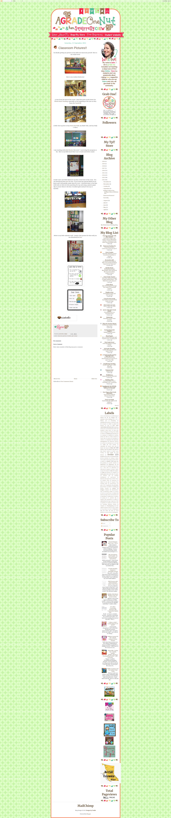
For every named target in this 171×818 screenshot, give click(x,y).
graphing (104, 462)
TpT (110, 509)
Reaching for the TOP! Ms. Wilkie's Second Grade (109, 387)
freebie (111, 454)
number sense (105, 480)
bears (110, 427)
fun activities (105, 458)
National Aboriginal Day (106, 478)
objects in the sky (104, 482)
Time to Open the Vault (109, 306)
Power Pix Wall (74, 125)
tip (113, 507)
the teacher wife (109, 260)
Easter (101, 448)
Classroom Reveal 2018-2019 (109, 376)
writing (114, 512)
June (105, 205)
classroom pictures (62, 336)
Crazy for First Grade (109, 298)
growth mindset (113, 462)
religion (114, 488)
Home (75, 378)
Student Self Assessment (106, 499)
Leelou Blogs (109, 284)
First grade (110, 452)
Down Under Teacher (109, 277)
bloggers (107, 431)
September (107, 188)
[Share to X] (73, 334)
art (117, 422)
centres (109, 438)
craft (117, 443)
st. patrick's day (112, 497)
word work (108, 512)
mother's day (106, 475)
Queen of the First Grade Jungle (109, 310)
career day (102, 438)
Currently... (106, 197)
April (105, 209)
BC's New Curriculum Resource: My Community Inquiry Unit (113, 609)
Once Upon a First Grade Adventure (109, 392)
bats (108, 425)
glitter (103, 461)
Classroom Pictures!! (108, 195)
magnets (115, 472)
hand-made (103, 466)
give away (109, 459)
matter (116, 474)
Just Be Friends (105, 470)
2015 (103, 173)
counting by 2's (110, 443)
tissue (117, 507)
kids (112, 470)
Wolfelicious (109, 375)
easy (107, 448)
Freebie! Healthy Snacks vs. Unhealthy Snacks (113, 570)
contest (103, 443)
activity (108, 422)
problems (104, 486)
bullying (108, 433)
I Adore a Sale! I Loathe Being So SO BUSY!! (113, 624)
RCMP (109, 486)
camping (104, 435)
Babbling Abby (109, 379)
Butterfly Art (115, 433)
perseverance (113, 483)
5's (114, 419)
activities (102, 422)
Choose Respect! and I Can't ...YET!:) (113, 542)
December (106, 181)
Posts (103, 523)
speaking (104, 496)
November (107, 184)
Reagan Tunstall (104, 488)
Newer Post (57, 378)
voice (106, 510)
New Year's (115, 478)
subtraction (103, 501)
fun (117, 456)
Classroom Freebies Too (109, 246)
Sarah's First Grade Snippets (109, 330)
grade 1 (109, 461)
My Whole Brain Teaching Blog (109, 225)
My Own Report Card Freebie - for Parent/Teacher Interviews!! (113, 556)
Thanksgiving (110, 505)
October (106, 186)
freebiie (108, 456)
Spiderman (110, 496)
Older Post (94, 378)
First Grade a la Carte (109, 305)
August (106, 200)
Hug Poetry (115, 466)
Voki (112, 510)
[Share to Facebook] (74, 334)
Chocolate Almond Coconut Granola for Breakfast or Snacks (109, 255)
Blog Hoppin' (109, 336)
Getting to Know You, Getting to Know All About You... (110, 192)
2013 (103, 177)
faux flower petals (105, 451)
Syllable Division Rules (109, 332)
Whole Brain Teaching (61, 101)
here (67, 181)
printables (115, 485)
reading (115, 486)
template (102, 505)
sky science (108, 494)
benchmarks (110, 428)
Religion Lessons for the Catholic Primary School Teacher (112, 638)
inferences (114, 467)
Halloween (103, 464)
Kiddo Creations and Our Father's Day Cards (112, 670)
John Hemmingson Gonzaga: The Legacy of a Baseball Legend (109, 287)
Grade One (115, 461)
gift (104, 459)
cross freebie (112, 444)
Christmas (108, 439)
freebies (69, 336)
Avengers (104, 423)
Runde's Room (109, 267)
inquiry (108, 469)
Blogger (89, 814)
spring (103, 497)
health (109, 466)
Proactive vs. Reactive (109, 388)
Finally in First (109, 292)
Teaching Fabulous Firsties (109, 504)
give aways (74, 336)
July (105, 202)
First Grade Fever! (109, 342)
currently (102, 446)
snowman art (115, 494)
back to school (112, 424)
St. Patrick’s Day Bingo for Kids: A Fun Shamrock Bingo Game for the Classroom (109, 263)
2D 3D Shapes (111, 417)
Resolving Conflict (108, 491)
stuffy (115, 499)
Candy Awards (113, 436)
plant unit (102, 485)
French (113, 456)
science (115, 493)
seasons (102, 494)
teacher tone (115, 502)
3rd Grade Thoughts (109, 348)
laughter (116, 470)
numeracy (114, 480)
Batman (102, 425)
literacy (109, 472)
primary (109, 485)
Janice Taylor (115, 469)
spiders (116, 496)
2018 (103, 166)
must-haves (113, 477)
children (102, 439)
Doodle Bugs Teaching (109, 363)
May (105, 207)
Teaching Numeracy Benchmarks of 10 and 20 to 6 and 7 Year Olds (109, 359)
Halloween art (112, 464)
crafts (104, 444)
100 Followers (107, 415)
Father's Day (103, 449)
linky (103, 472)
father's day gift (113, 449)
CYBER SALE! (109, 371)
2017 (103, 168)
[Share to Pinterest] (76, 334)
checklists (114, 438)
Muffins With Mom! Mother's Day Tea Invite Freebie (113, 595)
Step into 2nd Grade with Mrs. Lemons (109, 236)
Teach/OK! (78, 103)
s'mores (116, 491)
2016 (103, 170)
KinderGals (109, 317)
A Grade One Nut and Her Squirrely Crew (109, 355)
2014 (103, 175)
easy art (112, 448)
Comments (105, 526)
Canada (110, 435)
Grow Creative (109, 252)
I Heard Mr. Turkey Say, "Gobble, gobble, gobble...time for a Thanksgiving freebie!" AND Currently (110, 654)
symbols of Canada (106, 502)
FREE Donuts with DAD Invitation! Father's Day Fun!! (113, 583)
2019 (103, 163)
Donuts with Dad (112, 446)
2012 (103, 179)
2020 (103, 161)
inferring (102, 469)
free (80, 237)
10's (101, 415)
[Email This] (71, 334)
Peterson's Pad (109, 370)
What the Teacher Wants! (109, 323)
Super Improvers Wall (113, 501)
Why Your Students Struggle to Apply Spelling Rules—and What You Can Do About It (109, 279)
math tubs (111, 474)
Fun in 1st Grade (109, 399)
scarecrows (108, 493)
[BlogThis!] (72, 334)
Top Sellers (104, 509)
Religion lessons (104, 489)
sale (103, 493)
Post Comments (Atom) (67, 381)
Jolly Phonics (69, 150)
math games (103, 474)
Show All (116, 405)
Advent (113, 422)
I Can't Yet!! (105, 467)
